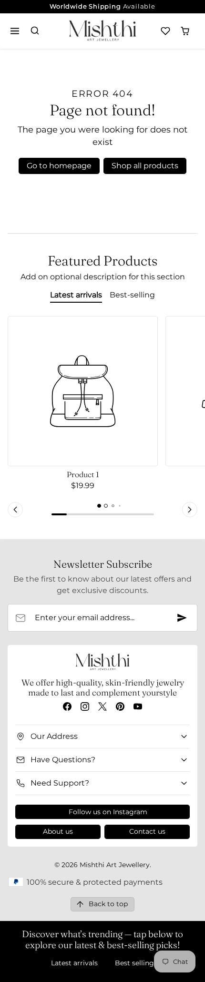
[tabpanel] (102, 418)
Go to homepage (59, 165)
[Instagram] (84, 706)
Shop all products (145, 165)
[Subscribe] (182, 618)
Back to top (108, 904)
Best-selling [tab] (132, 294)
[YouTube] (138, 706)
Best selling (134, 963)
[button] (15, 30)
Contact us (147, 831)
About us (58, 831)
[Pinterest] (120, 706)
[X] (102, 706)
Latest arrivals (74, 963)
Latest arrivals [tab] (76, 294)
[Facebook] (67, 706)
